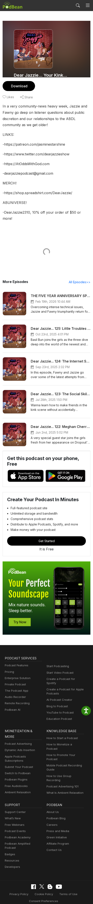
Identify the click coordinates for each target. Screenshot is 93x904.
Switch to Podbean (17, 773)
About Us (52, 812)
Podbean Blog (56, 818)
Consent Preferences (43, 901)
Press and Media (57, 831)
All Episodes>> (79, 282)
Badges (10, 854)
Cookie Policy (44, 894)
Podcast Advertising (18, 743)
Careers (52, 824)
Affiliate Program (57, 843)
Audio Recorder (15, 697)
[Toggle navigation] (87, 5)
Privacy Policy (19, 894)
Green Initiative (56, 837)
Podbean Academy (17, 837)
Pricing (9, 671)
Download (19, 86)
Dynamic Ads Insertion (20, 750)
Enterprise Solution (17, 678)
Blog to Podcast (57, 706)
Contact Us (54, 850)
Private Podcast (15, 684)
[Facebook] (33, 886)
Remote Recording (17, 703)
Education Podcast (59, 718)
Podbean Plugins (16, 779)
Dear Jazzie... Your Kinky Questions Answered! (40, 75)
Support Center (15, 812)
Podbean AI (12, 709)
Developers (12, 866)
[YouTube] (59, 886)
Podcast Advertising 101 (62, 786)
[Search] (77, 5)
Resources (12, 860)
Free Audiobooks (16, 786)
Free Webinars (14, 824)
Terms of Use (68, 894)
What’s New (13, 818)
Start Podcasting (57, 666)
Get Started (46, 541)
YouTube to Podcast (60, 712)
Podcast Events (15, 831)
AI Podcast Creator (59, 699)
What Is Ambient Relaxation (64, 792)
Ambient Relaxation (18, 792)
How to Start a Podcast (62, 738)
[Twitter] (41, 886)
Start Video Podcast (60, 672)
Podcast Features (16, 665)
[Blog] (50, 886)
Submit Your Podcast (19, 767)
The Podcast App (16, 690)
